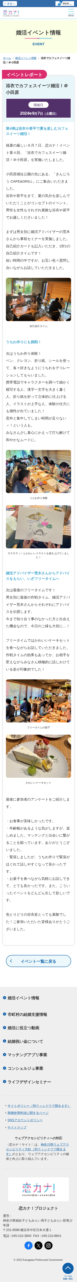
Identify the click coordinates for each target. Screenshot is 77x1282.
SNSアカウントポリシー (25, 1120)
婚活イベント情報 (25, 58)
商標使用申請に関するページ (28, 1113)
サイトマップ (17, 1127)
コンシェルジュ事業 (25, 1068)
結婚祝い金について (25, 1041)
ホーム (7, 58)
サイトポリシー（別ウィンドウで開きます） (39, 1105)
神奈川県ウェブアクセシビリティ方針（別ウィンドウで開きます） (37, 1149)
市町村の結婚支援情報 (27, 1014)
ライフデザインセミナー (29, 1082)
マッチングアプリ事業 (27, 1055)
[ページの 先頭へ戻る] (68, 1268)
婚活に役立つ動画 (23, 1028)
